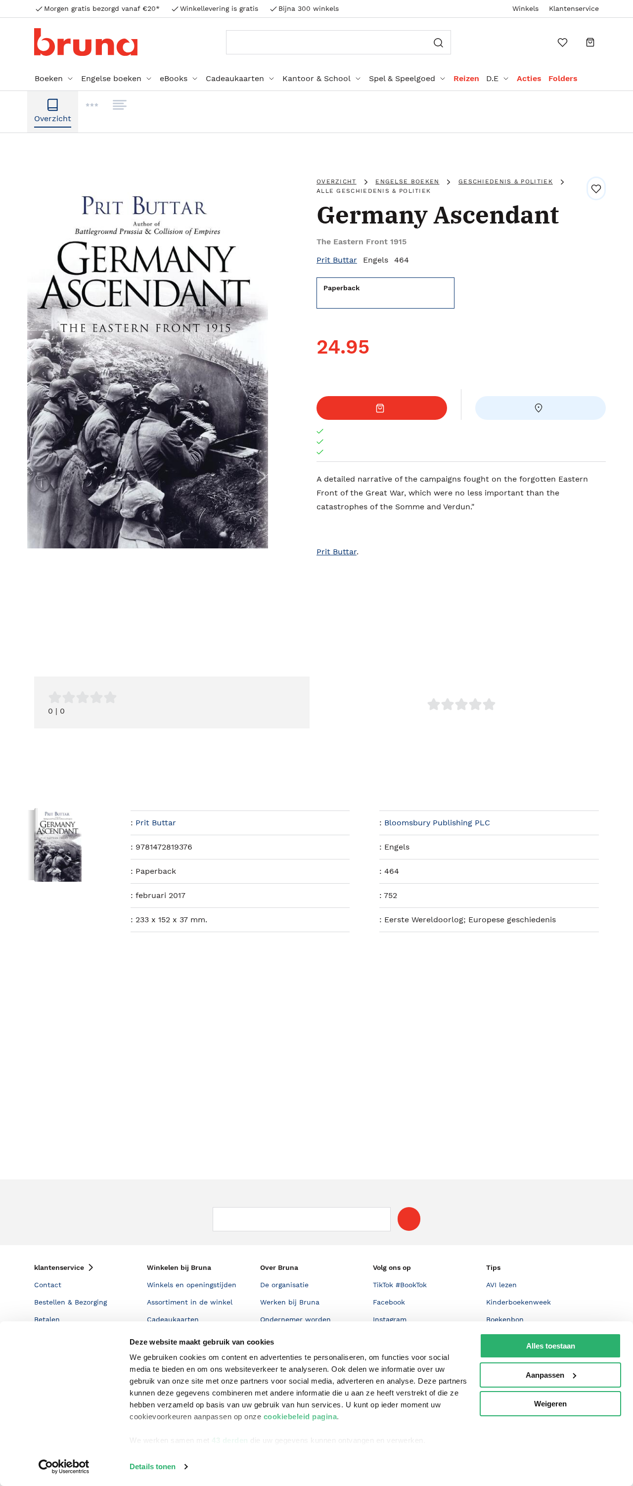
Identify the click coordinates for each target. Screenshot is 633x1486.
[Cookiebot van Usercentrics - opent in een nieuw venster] (64, 1466)
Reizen (466, 78)
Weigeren (550, 1403)
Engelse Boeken (407, 181)
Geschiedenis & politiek (505, 181)
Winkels (525, 8)
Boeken (49, 78)
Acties (529, 78)
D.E (492, 78)
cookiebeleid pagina (300, 1416)
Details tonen (153, 1466)
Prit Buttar (336, 260)
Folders (563, 78)
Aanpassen (545, 1375)
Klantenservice (574, 8)
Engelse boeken (111, 78)
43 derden (230, 1440)
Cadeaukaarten (235, 78)
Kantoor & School (316, 78)
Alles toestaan (550, 1346)
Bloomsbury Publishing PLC (437, 822)
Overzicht (336, 181)
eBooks (173, 78)
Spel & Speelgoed (402, 78)
